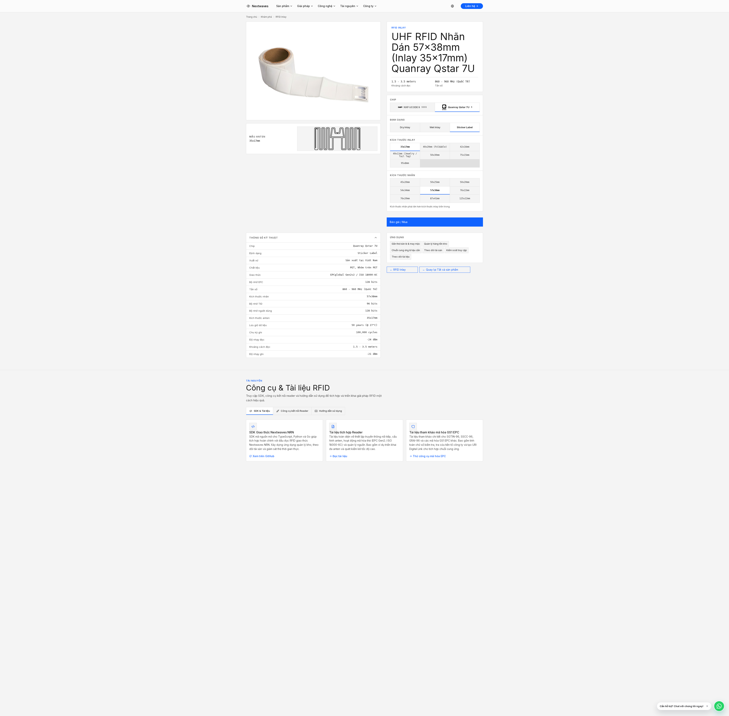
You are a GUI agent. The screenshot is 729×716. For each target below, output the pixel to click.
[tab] (259, 411)
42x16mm (464, 146)
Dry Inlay (405, 127)
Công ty (368, 6)
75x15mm (464, 155)
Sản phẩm (282, 6)
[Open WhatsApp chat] (719, 706)
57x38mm (434, 190)
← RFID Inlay (398, 269)
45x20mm (405, 182)
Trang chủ (251, 16)
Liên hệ (470, 6)
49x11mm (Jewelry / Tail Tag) (405, 155)
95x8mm (405, 163)
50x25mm (434, 182)
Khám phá (266, 16)
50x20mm (464, 182)
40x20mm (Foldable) (435, 146)
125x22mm (464, 198)
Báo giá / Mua (398, 222)
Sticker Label (465, 127)
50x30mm (434, 155)
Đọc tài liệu (340, 456)
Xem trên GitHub (263, 456)
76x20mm (405, 198)
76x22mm (464, 190)
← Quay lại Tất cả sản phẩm (440, 269)
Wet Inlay (435, 127)
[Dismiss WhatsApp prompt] (707, 706)
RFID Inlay (281, 16)
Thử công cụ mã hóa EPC (429, 456)
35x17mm (405, 146)
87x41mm (434, 198)
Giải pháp (303, 6)
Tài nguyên (347, 6)
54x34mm (405, 190)
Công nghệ (325, 6)
